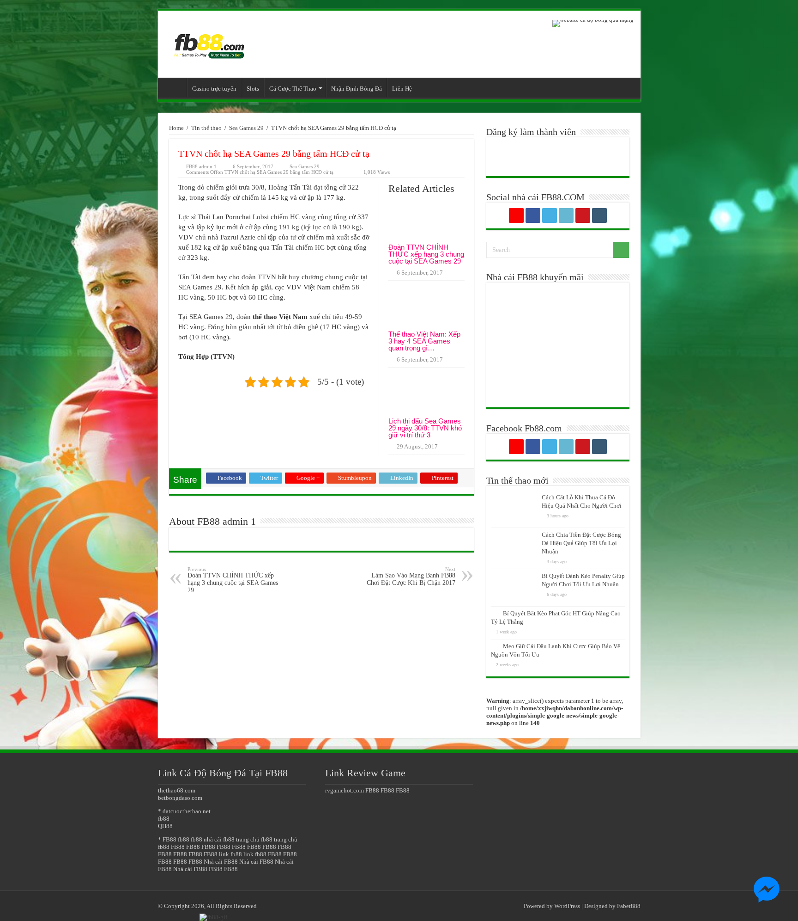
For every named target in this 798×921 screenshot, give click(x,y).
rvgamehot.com (344, 790)
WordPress (567, 906)
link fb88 (230, 854)
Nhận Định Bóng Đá (356, 88)
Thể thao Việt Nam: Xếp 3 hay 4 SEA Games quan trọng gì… (424, 341)
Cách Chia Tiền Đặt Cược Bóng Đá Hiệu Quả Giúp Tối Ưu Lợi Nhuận (581, 543)
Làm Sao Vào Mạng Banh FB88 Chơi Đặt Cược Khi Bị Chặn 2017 (411, 576)
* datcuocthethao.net (184, 811)
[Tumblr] (599, 215)
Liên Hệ (402, 88)
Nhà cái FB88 (221, 861)
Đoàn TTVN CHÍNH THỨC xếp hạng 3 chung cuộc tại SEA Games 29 (426, 254)
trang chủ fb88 (254, 839)
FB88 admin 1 (201, 166)
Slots (253, 88)
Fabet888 (629, 906)
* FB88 (167, 839)
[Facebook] (533, 215)
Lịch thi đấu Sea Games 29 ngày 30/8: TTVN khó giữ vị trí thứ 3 (425, 428)
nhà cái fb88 (219, 839)
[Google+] (516, 215)
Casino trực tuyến (214, 88)
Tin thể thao (206, 127)
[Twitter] (549, 215)
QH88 (165, 826)
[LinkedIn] (566, 215)
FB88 (178, 846)
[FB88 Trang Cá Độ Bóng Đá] (209, 42)
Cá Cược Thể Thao (292, 88)
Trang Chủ (175, 87)
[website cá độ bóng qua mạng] (593, 22)
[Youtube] (582, 215)
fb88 (163, 818)
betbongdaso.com (180, 797)
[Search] (621, 250)
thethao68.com (176, 790)
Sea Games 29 (246, 127)
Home (176, 127)
